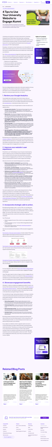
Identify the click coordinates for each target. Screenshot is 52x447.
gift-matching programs (25, 225)
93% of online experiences (10, 54)
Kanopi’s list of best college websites (25, 268)
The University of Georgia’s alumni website (12, 232)
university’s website (7, 139)
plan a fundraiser (28, 275)
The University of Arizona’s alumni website (11, 246)
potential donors (7, 103)
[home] (4, 2)
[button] (10, 2)
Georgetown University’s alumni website (11, 260)
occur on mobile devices (18, 172)
